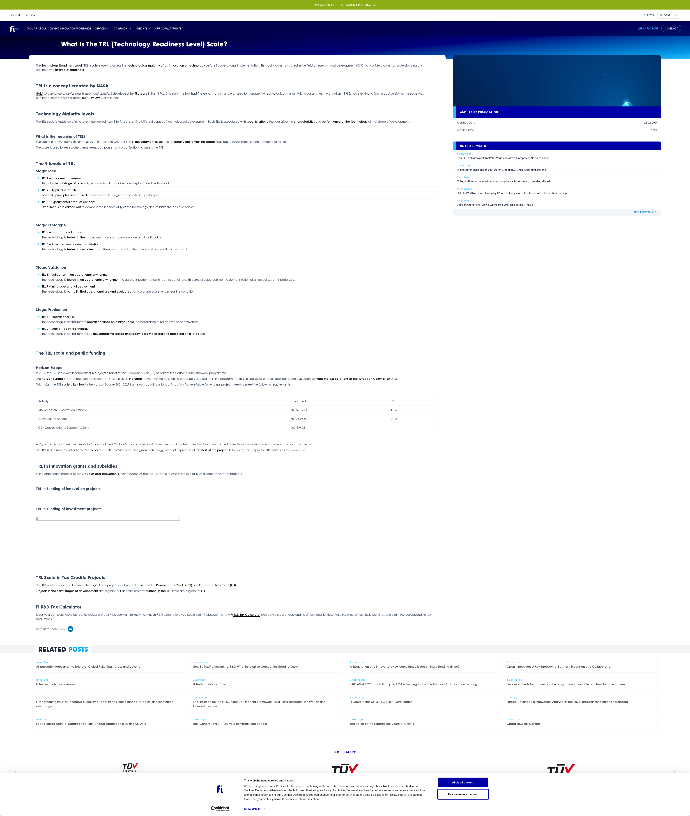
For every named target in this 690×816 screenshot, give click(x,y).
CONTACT (671, 28)
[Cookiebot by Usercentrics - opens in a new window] (220, 809)
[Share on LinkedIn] (70, 629)
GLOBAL (31, 15)
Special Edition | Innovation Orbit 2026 (342, 5)
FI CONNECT (16, 15)
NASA (39, 93)
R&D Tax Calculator (246, 614)
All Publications (643, 212)
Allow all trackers (463, 782)
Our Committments (168, 28)
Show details (252, 808)
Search (649, 15)
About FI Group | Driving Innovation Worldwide (59, 28)
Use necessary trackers (463, 794)
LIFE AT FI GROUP (648, 28)
